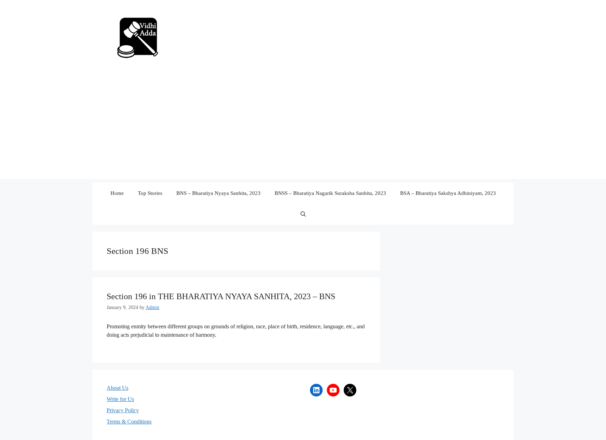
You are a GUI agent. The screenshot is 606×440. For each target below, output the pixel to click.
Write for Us (120, 399)
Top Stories (150, 193)
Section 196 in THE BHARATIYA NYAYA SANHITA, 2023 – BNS (221, 296)
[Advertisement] (303, 130)
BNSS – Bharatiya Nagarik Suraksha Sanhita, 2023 (330, 193)
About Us (117, 388)
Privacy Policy (123, 410)
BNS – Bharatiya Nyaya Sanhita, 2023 (218, 193)
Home (117, 193)
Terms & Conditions (129, 422)
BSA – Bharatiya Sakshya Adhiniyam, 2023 (448, 193)
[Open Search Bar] (303, 214)
